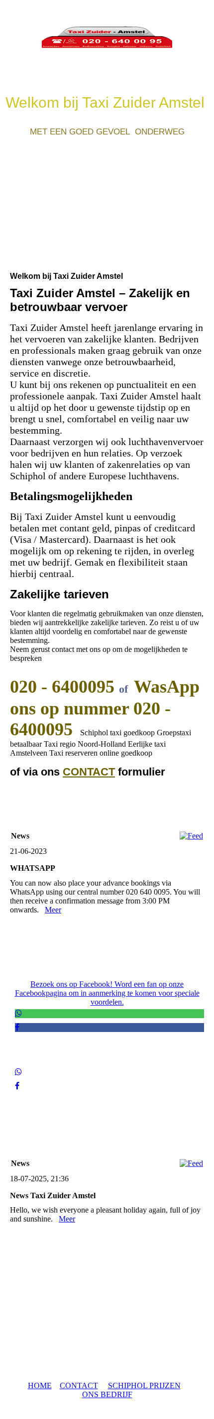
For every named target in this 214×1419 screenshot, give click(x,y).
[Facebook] (17, 1027)
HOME (40, 1385)
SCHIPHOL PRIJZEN (144, 1385)
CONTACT (89, 772)
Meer (53, 909)
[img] (106, 37)
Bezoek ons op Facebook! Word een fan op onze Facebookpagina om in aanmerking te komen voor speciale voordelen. (107, 993)
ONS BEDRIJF (107, 1394)
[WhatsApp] (18, 1013)
